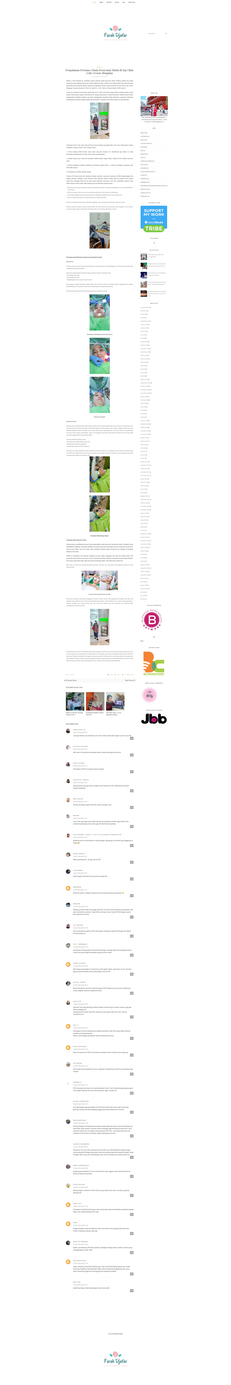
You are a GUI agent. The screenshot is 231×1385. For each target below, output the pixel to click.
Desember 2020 (145, 434)
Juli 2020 (143, 417)
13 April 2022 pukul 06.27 (80, 1004)
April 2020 (143, 407)
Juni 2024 (143, 558)
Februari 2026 (144, 588)
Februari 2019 (144, 359)
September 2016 (145, 321)
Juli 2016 (143, 317)
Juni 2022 (143, 492)
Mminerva (77, 887)
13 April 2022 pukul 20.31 (80, 1028)
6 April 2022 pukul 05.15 (80, 766)
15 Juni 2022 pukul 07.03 (80, 1285)
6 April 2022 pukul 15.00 (80, 782)
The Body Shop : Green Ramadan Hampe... (113, 714)
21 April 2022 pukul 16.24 (80, 1263)
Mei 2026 (143, 592)
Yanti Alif (77, 1203)
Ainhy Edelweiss (80, 1046)
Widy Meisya (78, 799)
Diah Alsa (77, 1001)
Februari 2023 (144, 516)
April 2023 (143, 523)
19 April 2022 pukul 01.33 (80, 1206)
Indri (75, 1222)
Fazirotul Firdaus (81, 780)
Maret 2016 (144, 311)
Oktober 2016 (144, 324)
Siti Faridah (78, 925)
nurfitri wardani (80, 1241)
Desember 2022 (145, 510)
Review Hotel (144, 189)
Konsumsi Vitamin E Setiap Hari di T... (94, 714)
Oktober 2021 (144, 468)
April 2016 (143, 314)
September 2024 (145, 568)
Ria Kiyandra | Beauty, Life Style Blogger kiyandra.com (97, 834)
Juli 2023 (143, 530)
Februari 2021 (144, 441)
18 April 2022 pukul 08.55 (80, 1187)
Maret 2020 (144, 403)
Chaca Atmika (79, 763)
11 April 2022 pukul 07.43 (80, 906)
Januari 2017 (144, 328)
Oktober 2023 (144, 537)
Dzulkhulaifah (79, 1261)
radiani (76, 815)
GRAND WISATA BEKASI (147, 161)
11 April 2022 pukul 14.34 (80, 947)
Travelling (144, 196)
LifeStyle (109, 2)
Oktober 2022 (144, 503)
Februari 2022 (144, 482)
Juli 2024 (143, 561)
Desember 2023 (145, 544)
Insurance (144, 168)
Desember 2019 (145, 393)
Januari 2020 (144, 396)
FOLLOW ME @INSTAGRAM (115, 1334)
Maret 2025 (144, 578)
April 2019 (143, 365)
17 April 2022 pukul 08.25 (80, 1147)
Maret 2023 (144, 520)
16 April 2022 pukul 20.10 (80, 1104)
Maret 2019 (144, 362)
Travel (101, 2)
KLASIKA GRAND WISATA (147, 171)
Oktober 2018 (144, 345)
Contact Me (131, 2)
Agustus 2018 (144, 341)
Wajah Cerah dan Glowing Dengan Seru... (74, 714)
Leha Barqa (78, 870)
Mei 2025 (143, 582)
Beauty (99, 67)
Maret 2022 (144, 486)
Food (142, 157)
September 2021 (145, 465)
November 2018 (145, 348)
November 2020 (145, 431)
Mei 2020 (143, 410)
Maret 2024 (144, 551)
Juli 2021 (143, 458)
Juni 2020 (143, 414)
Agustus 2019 (144, 379)
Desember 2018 (145, 352)
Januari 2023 (144, 513)
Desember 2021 (145, 475)
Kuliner (143, 175)
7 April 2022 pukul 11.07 (80, 890)
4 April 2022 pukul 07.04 (80, 732)
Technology (144, 193)
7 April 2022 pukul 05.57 (80, 856)
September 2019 (145, 383)
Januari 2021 (144, 438)
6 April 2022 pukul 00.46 (80, 749)
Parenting (144, 178)
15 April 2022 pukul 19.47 (80, 1066)
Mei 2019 (143, 369)
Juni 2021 (143, 455)
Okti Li (76, 1025)
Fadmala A (77, 1082)
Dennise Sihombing (81, 1144)
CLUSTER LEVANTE (145, 143)
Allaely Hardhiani (81, 1101)
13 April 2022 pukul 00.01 (80, 985)
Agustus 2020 (144, 420)
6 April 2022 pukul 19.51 (80, 818)
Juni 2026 (143, 595)
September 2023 (145, 534)
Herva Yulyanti (79, 963)
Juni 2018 (143, 335)
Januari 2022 (144, 479)
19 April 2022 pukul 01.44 (80, 1225)
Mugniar (76, 904)
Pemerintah (144, 182)
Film (123, 2)
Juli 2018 (143, 338)
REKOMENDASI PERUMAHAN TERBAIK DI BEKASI (153, 185)
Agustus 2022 (144, 496)
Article (117, 2)
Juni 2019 (143, 372)
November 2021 (145, 472)
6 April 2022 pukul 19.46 (80, 801)
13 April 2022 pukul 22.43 (80, 1049)
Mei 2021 (143, 451)
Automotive (144, 136)
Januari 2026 (144, 585)
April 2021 (143, 448)
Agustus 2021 (144, 462)
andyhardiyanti (80, 1120)
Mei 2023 (143, 527)
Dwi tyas (76, 1282)
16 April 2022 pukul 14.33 (80, 1085)
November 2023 (145, 540)
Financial (143, 154)
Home (94, 2)
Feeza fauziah (79, 1184)
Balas (131, 738)
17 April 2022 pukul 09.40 (80, 1168)
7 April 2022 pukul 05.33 (80, 837)
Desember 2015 (145, 307)
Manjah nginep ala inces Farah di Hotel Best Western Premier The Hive (157, 294)
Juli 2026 (143, 599)
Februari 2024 (144, 547)
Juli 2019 (143, 376)
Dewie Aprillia (79, 730)
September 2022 (145, 499)
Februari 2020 (144, 400)
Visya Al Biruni (79, 982)
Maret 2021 (144, 444)
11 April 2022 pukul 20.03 (80, 966)
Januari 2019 (144, 355)
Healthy (143, 164)
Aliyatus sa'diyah (80, 746)
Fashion (143, 147)
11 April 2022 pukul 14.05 (80, 928)
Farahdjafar (96, 76)
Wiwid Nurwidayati (81, 1165)
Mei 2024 (143, 554)
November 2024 (145, 575)
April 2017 (143, 331)
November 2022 (145, 506)
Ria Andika (77, 1063)
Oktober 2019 (144, 386)
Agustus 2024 (144, 564)
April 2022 (143, 489)
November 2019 (145, 390)
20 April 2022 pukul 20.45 (80, 1244)
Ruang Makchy (79, 853)
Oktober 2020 (144, 427)
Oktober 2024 (144, 571)
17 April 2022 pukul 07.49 (80, 1123)
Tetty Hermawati (80, 944)
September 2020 (145, 424)
